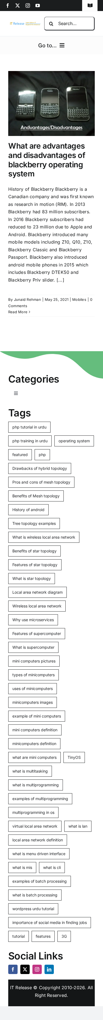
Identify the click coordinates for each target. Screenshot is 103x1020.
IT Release (21, 987)
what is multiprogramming (35, 784)
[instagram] (28, 5)
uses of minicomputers (32, 688)
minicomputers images (32, 702)
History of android (28, 509)
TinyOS (74, 757)
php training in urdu (30, 440)
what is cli (52, 867)
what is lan (77, 826)
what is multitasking (30, 771)
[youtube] (37, 5)
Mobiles (79, 299)
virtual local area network (34, 826)
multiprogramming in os (33, 812)
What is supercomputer (33, 647)
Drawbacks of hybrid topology (39, 468)
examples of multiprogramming (40, 798)
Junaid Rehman (27, 299)
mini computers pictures (33, 661)
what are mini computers (34, 757)
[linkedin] (49, 969)
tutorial (18, 936)
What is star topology (31, 578)
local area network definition (37, 840)
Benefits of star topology (34, 551)
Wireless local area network (37, 606)
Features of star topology (34, 564)
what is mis (22, 867)
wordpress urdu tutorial (33, 908)
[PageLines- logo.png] (24, 23)
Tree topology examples (34, 523)
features (43, 936)
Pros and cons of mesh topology (41, 482)
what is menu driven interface (38, 853)
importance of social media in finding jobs (49, 922)
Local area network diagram (37, 592)
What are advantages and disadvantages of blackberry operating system (46, 159)
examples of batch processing (39, 881)
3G (64, 936)
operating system (74, 440)
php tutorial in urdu (29, 427)
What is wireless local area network (43, 537)
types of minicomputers (33, 674)
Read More (17, 312)
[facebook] (7, 5)
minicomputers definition (34, 743)
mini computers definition (34, 729)
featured (20, 454)
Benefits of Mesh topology (36, 495)
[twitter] (17, 5)
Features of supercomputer (36, 633)
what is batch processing (34, 895)
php (42, 454)
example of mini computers (36, 716)
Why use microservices (33, 619)
